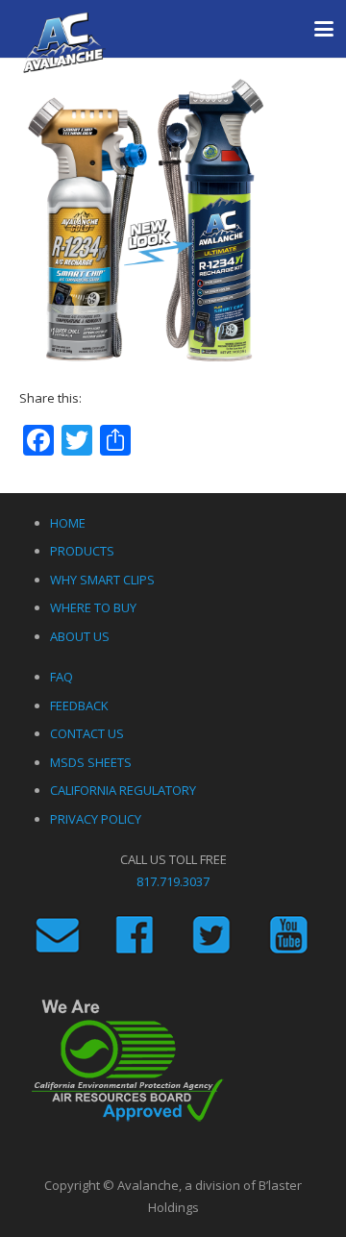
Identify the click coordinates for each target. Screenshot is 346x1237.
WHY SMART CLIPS (102, 579)
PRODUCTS (82, 550)
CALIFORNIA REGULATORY (123, 790)
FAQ (61, 676)
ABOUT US (80, 636)
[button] (324, 28)
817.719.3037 (173, 881)
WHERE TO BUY (93, 607)
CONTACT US (87, 733)
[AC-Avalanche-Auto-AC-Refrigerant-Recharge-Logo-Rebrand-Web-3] (63, 43)
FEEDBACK (79, 705)
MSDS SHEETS (91, 762)
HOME (68, 523)
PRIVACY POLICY (95, 819)
